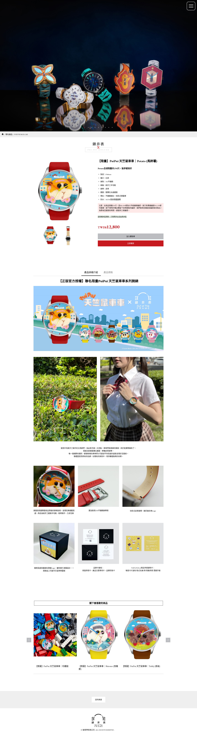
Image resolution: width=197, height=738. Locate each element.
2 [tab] (88, 127)
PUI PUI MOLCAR (21, 134)
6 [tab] (102, 127)
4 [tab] (95, 127)
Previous (29, 640)
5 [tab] (98, 127)
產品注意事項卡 (99, 570)
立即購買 (130, 243)
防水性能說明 (115, 199)
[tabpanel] (98, 65)
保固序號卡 (86, 570)
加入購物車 (130, 236)
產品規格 (108, 272)
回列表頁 (98, 700)
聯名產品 (9, 134)
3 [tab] (92, 127)
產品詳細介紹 (91, 272)
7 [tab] (105, 127)
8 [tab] (109, 127)
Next (168, 640)
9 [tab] (112, 127)
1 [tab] (85, 127)
